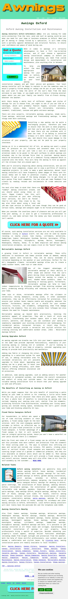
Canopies (43, 546)
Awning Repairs (14, 546)
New (13, 583)
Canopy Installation (11, 549)
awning (50, 36)
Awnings (62, 555)
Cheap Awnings (50, 549)
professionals (38, 538)
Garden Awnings (49, 558)
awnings (5, 104)
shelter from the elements (53, 401)
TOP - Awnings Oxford (11, 566)
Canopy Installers (32, 549)
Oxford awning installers (29, 469)
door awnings (37, 473)
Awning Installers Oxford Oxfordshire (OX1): (22, 34)
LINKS (43, 18)
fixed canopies (8, 430)
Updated (18, 583)
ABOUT (48, 18)
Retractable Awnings (56, 560)
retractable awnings (43, 253)
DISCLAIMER (62, 18)
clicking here (52, 540)
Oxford (25, 234)
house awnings (47, 471)
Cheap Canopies (16, 555)
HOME (38, 18)
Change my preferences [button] (46, 593)
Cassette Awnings (9, 553)
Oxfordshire (32, 503)
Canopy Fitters (30, 546)
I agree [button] (41, 589)
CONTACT (54, 18)
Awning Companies (23, 551)
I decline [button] (48, 589)
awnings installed (10, 527)
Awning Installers (57, 546)
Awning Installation (22, 560)
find (9, 513)
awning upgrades (26, 375)
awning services (9, 503)
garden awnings (23, 476)
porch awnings (24, 478)
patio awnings (39, 498)
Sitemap (3, 583)
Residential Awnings (47, 553)
